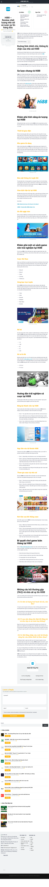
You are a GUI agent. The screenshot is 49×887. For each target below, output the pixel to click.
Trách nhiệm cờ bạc (25, 845)
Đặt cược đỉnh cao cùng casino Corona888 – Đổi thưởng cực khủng (20, 773)
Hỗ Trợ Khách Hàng (39, 679)
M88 (31, 841)
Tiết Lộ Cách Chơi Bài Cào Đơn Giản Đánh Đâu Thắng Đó (20, 821)
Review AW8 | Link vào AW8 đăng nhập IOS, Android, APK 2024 (19, 787)
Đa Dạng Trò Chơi (39, 675)
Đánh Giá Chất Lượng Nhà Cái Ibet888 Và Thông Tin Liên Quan (18, 746)
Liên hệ (22, 839)
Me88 (31, 839)
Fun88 (31, 843)
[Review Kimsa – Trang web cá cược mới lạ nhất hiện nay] (2, 796)
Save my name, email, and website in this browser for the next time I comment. (20, 712)
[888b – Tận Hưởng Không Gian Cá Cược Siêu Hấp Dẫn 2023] (2, 735)
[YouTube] (4, 870)
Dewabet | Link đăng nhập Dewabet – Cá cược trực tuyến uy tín (19, 766)
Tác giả (22, 847)
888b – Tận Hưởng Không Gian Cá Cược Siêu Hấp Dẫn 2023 (18, 733)
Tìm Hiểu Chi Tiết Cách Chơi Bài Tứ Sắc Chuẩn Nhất (19, 814)
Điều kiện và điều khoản (24, 843)
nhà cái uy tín (28, 83)
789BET (32, 850)
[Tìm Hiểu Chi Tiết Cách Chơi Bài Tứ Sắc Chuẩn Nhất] (4, 819)
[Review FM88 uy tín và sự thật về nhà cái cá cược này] (2, 782)
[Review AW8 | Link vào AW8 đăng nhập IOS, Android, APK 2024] (2, 789)
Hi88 (31, 848)
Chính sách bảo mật (25, 841)
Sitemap (22, 849)
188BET (32, 846)
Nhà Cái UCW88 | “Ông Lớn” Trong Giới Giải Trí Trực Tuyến (17, 753)
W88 (31, 844)
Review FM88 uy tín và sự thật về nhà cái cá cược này (16, 780)
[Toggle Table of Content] (28, 42)
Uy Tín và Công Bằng (26, 675)
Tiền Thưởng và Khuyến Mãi (25, 679)
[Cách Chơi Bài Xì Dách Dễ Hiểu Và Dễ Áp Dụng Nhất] (4, 811)
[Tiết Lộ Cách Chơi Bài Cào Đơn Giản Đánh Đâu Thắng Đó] (4, 826)
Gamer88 (24, 5)
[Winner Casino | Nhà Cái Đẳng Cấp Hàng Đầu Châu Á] (2, 762)
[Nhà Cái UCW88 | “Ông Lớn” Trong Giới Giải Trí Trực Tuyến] (2, 755)
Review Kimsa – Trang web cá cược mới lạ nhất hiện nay (17, 794)
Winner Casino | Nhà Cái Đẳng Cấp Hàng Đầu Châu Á (16, 760)
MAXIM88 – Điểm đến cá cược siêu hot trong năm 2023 (17, 739)
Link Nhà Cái (24, 1)
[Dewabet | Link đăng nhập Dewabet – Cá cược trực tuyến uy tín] (2, 769)
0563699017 (6, 845)
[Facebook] (3, 870)
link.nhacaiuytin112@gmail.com (10, 847)
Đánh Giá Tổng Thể (32, 668)
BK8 (31, 837)
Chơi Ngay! (7, 742)
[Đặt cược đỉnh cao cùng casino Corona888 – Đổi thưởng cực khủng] (2, 776)
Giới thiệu (23, 837)
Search (2, 723)
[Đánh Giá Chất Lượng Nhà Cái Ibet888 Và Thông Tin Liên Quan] (2, 748)
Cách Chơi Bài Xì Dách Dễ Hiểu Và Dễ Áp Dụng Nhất (19, 806)
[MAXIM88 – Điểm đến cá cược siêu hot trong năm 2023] (2, 741)
